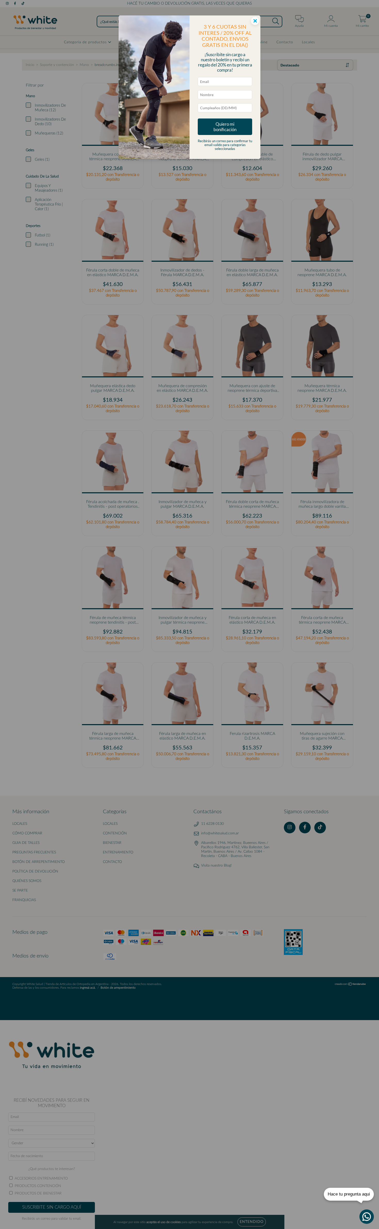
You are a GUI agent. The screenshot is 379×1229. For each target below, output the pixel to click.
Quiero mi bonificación (224, 126)
